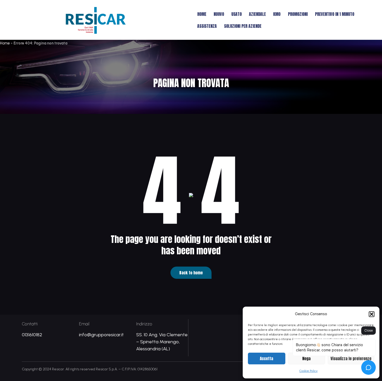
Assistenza (207, 26)
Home (201, 14)
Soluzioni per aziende (242, 26)
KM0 (277, 14)
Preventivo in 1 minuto (334, 14)
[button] (371, 314)
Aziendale (257, 14)
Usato (236, 14)
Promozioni (298, 14)
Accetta (266, 358)
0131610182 (32, 335)
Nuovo (219, 14)
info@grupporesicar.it (101, 335)
